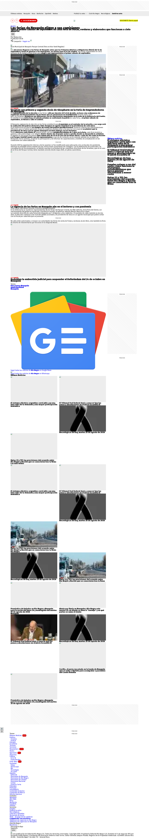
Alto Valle (13, 799)
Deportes (13, 755)
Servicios (13, 747)
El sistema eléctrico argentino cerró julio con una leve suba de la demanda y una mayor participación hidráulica (121, 143)
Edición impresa (16, 794)
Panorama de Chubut (18, 779)
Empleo (12, 809)
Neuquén (27, 13)
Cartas (13, 783)
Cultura (12, 756)
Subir (13, 830)
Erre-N (13, 758)
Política (12, 737)
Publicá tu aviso (15, 810)
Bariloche (40, 13)
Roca (33, 13)
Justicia (13, 740)
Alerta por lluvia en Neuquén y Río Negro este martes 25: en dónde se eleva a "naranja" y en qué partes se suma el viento (81, 610)
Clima (13, 765)
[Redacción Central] (13, 33)
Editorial (14, 775)
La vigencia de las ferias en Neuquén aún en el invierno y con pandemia (51, 206)
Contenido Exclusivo (17, 791)
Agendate (15, 753)
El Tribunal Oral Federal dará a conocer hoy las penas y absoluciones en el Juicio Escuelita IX (121, 152)
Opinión (13, 773)
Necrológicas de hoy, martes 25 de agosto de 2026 (120, 160)
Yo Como (14, 771)
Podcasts (13, 788)
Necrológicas (105, 13)
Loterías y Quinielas (17, 813)
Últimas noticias (16, 13)
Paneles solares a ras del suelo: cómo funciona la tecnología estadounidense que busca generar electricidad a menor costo (121, 169)
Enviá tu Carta (16, 784)
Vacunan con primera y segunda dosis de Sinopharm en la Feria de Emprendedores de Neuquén (57, 110)
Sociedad (13, 763)
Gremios (14, 739)
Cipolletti (48, 13)
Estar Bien (15, 761)
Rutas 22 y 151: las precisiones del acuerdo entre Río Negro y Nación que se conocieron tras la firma (121, 180)
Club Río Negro (94, 13)
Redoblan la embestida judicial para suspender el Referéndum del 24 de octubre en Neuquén (58, 280)
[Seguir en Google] (11, 48)
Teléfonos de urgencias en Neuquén (23, 822)
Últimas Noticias (18, 735)
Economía (13, 744)
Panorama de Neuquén (19, 776)
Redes (12, 751)
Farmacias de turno (17, 815)
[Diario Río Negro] (74, 20)
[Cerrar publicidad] (2, 729)
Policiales (13, 786)
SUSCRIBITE (129, 21)
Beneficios (13, 825)
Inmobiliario (14, 789)
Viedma (55, 13)
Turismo (13, 745)
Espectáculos (15, 759)
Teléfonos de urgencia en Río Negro (23, 820)
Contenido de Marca (17, 792)
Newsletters (16, 749)
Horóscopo (15, 767)
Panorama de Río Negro (19, 778)
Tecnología (15, 770)
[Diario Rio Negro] (11, 832)
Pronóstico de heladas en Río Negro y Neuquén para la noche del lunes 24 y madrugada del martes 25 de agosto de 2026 (34, 610)
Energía (13, 742)
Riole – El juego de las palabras (21, 817)
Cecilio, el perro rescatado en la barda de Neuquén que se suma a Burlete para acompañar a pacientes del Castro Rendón (82, 671)
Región (13, 26)
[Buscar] (17, 21)
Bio (12, 768)
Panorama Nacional (18, 781)
